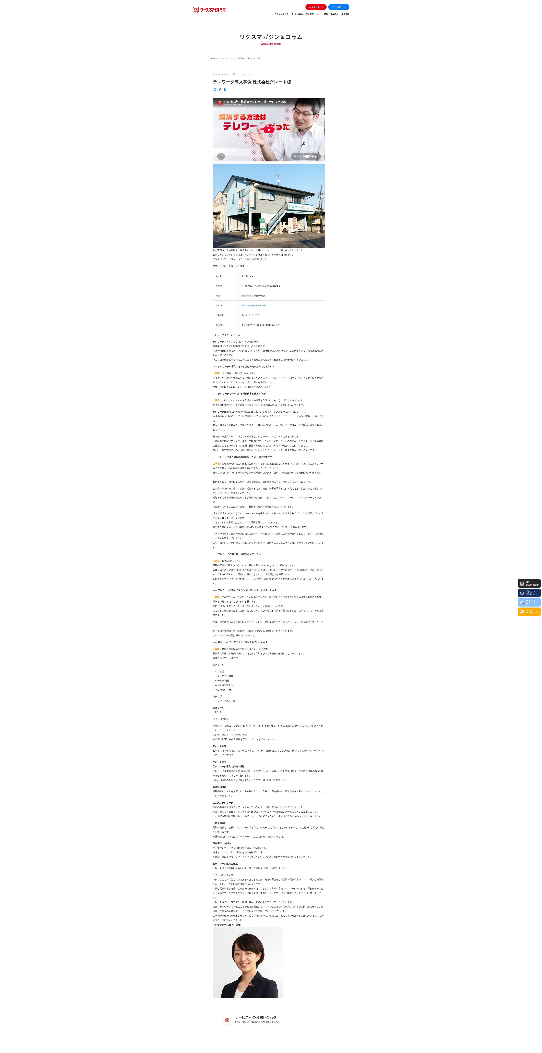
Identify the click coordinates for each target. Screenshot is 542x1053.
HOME (213, 58)
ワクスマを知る (282, 14)
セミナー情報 (322, 14)
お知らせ (335, 14)
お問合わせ (341, 7)
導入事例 (310, 14)
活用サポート (318, 7)
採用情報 (345, 14)
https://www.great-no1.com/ (254, 305)
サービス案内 (297, 14)
